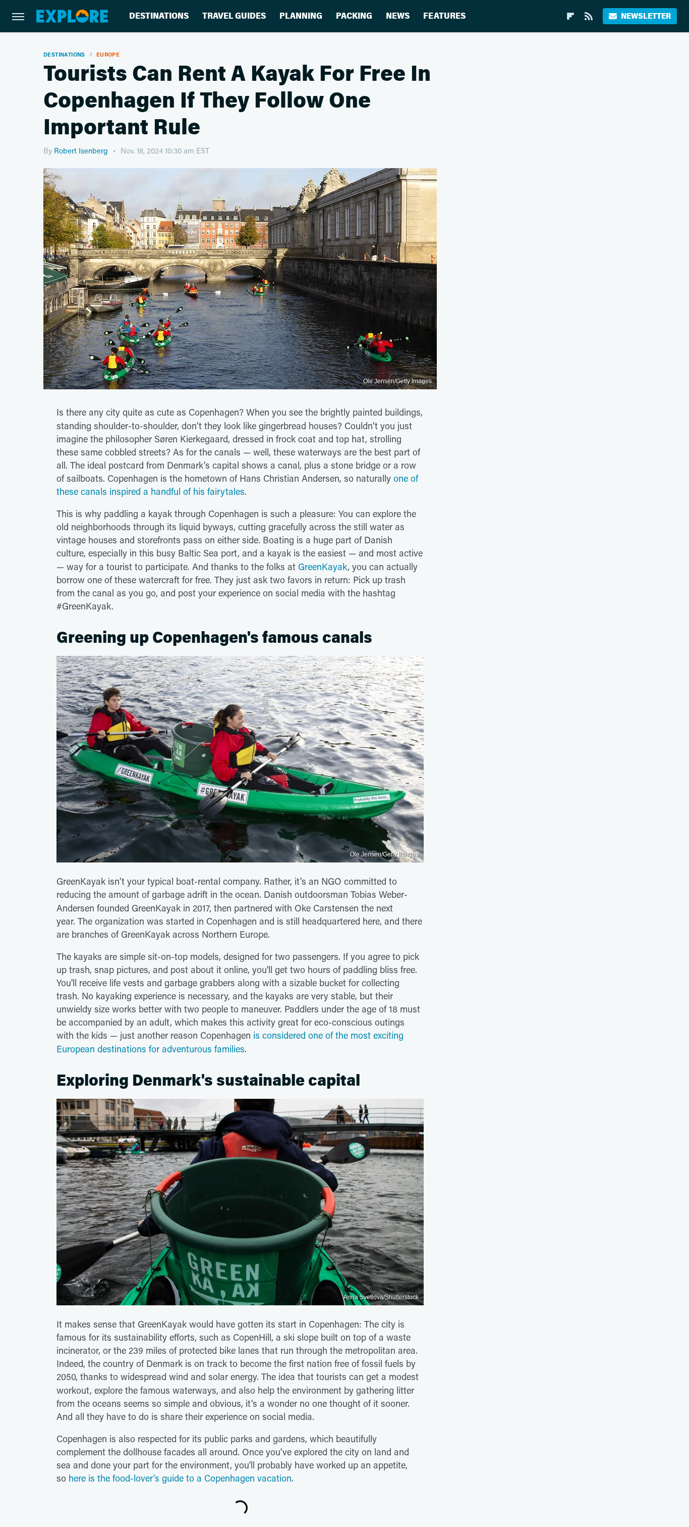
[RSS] (589, 16)
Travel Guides (234, 16)
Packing (354, 16)
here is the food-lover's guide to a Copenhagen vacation (180, 1478)
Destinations (159, 16)
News (398, 16)
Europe (108, 54)
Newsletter (646, 16)
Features (444, 16)
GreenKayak (323, 567)
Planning (300, 16)
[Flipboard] (570, 16)
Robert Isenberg (81, 150)
